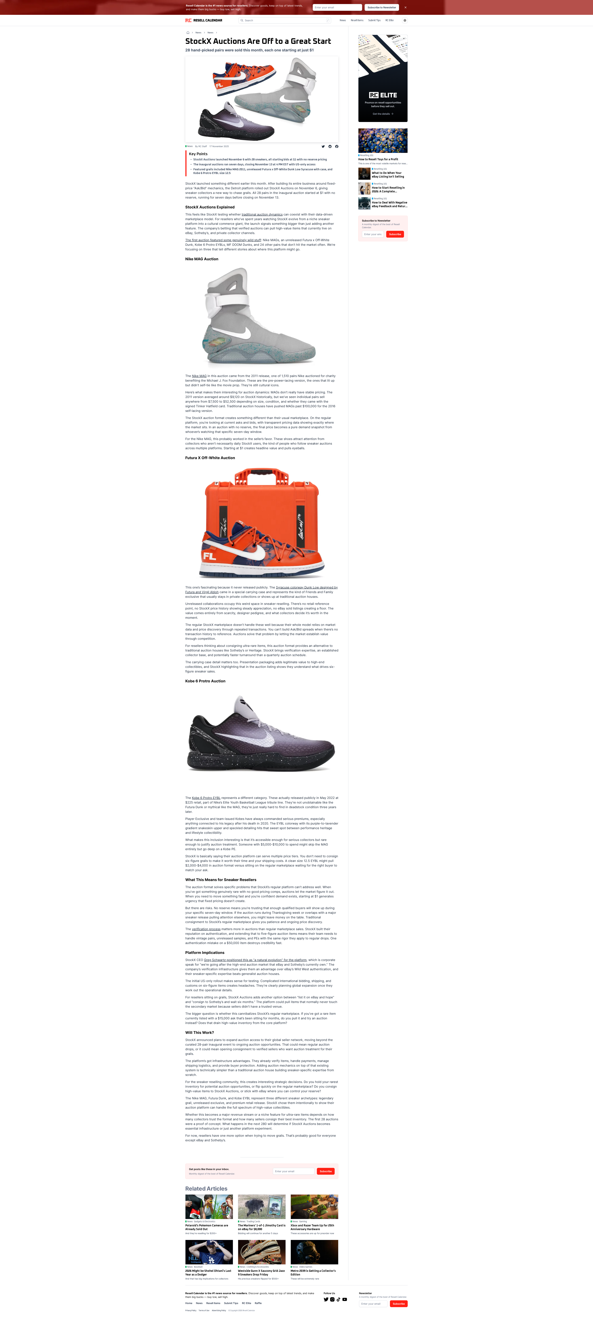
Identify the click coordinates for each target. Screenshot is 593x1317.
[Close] (405, 7)
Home (188, 1303)
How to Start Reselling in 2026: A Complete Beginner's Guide (388, 189)
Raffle (258, 1303)
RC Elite (389, 20)
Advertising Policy (219, 1311)
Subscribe (326, 1171)
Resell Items (357, 20)
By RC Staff (201, 146)
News (343, 20)
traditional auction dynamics (262, 214)
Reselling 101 (366, 155)
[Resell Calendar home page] (203, 20)
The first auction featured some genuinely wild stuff (223, 240)
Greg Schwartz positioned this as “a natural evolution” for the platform (255, 960)
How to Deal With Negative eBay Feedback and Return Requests (389, 204)
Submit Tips (374, 20)
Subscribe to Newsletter (382, 7)
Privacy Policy (190, 1311)
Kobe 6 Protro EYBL (206, 798)
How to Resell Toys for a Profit (378, 159)
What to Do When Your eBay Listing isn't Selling (388, 175)
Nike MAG (199, 376)
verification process (206, 929)
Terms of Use (204, 1311)
